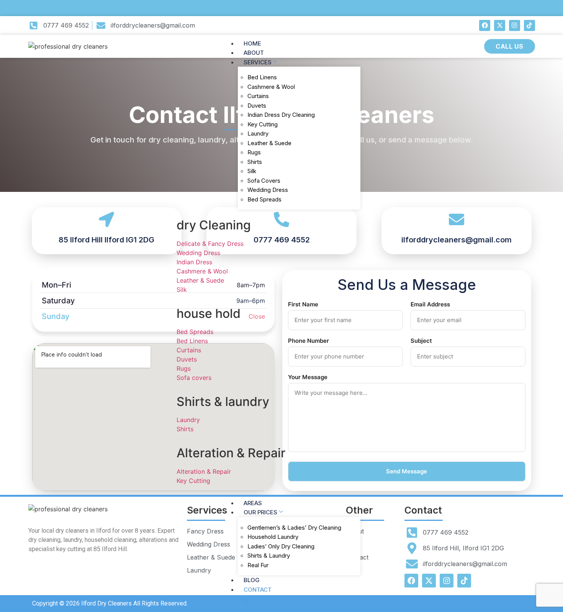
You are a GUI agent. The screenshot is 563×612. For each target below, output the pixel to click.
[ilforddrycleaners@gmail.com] (456, 219)
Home (252, 43)
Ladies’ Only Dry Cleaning (280, 546)
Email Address (430, 304)
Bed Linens (262, 77)
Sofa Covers (263, 180)
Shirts (254, 161)
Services (258, 62)
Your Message (307, 377)
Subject (421, 341)
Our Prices (260, 512)
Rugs (254, 152)
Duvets (256, 105)
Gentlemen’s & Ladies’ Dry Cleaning (294, 527)
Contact (258, 589)
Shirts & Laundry (268, 555)
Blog (252, 580)
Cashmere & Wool (271, 86)
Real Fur (257, 565)
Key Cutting (262, 124)
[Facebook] (484, 25)
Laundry (257, 133)
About (254, 52)
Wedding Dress (267, 189)
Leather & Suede (269, 143)
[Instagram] (514, 25)
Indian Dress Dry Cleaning (281, 114)
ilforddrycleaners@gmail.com (456, 239)
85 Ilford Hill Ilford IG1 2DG (106, 239)
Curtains (258, 96)
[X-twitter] (499, 25)
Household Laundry (272, 536)
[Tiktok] (529, 25)
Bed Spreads (264, 199)
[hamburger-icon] (354, 42)
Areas (253, 503)
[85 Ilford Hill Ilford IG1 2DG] (106, 219)
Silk (251, 171)
